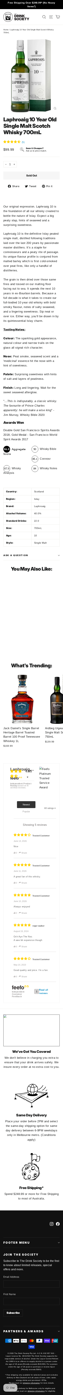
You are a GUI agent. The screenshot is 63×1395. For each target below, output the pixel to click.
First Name (9, 1294)
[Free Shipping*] (31, 1166)
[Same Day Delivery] (31, 1094)
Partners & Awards (23, 1331)
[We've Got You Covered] (31, 1030)
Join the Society (21, 1254)
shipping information (31, 1383)
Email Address (11, 1276)
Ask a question (15, 555)
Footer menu (16, 1242)
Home (6, 30)
